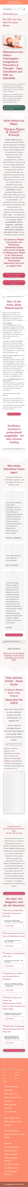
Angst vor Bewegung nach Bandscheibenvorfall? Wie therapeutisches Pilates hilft (12, 1037)
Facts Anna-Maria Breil (11, 1164)
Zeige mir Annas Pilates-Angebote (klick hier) (14, 282)
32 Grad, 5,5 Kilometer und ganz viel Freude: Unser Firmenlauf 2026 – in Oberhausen (13, 985)
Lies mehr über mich (14, 414)
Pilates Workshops (10, 1104)
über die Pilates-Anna (11, 1131)
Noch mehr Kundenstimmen (14, 635)
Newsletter (8, 1125)
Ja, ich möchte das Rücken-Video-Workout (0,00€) (13, 108)
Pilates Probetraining (11, 1086)
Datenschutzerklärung (11, 1147)
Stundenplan (8, 1090)
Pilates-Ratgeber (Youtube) (13, 1121)
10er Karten (8, 1101)
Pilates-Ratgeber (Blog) (11, 1118)
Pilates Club (8, 1108)
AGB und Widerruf (10, 1151)
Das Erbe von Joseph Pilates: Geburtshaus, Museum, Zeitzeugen (13, 921)
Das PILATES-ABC (10, 1112)
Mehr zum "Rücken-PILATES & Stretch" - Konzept (14, 275)
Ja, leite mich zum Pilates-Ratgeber (14, 893)
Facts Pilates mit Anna (11, 1168)
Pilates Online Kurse (11, 1094)
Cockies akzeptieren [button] (11, 1154)
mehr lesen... (10, 926)
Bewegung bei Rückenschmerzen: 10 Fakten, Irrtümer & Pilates (13, 1014)
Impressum (8, 1143)
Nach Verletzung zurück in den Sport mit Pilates (12, 941)
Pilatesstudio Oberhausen (12, 1097)
